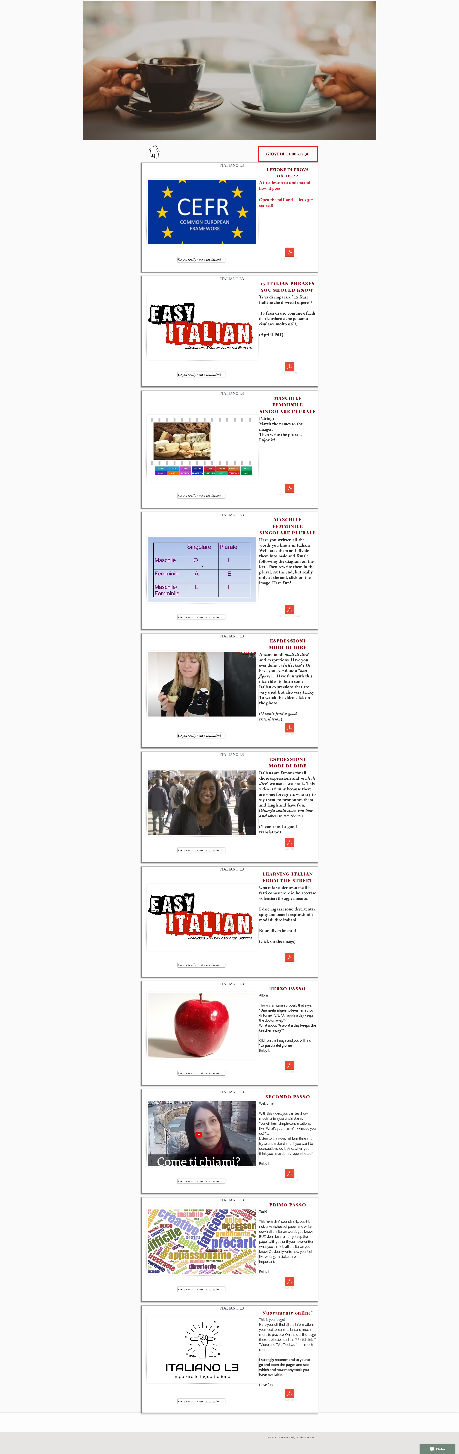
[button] (288, 154)
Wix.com (310, 1437)
